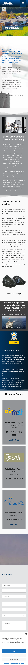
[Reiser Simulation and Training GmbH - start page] (8, 3)
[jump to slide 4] (15, 327)
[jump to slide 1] (10, 327)
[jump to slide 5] (17, 327)
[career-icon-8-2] (4, 8)
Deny (14, 655)
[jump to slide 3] (13, 327)
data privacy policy (15, 663)
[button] (25, 634)
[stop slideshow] (19, 327)
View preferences (14, 659)
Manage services (14, 646)
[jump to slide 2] (12, 327)
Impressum (21, 663)
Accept (14, 651)
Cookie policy (7, 663)
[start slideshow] (8, 327)
